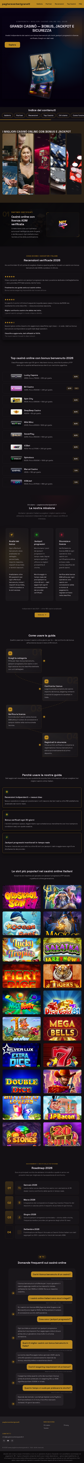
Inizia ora (41, 615)
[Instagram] (12, 1440)
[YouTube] (8, 1440)
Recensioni (59, 4)
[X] (4, 1440)
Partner (49, 4)
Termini (46, 1428)
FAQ (80, 4)
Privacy (66, 1425)
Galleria (40, 4)
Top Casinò (71, 4)
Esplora (12, 44)
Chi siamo (63, 115)
